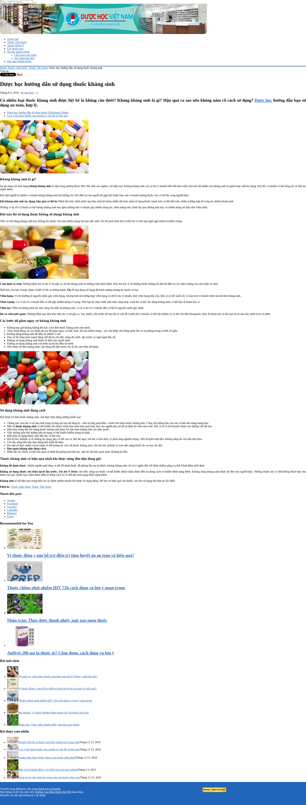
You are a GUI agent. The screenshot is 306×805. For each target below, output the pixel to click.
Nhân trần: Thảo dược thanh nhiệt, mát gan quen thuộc (49, 724)
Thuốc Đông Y (15, 45)
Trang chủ (12, 39)
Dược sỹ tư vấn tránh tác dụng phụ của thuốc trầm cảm (49, 777)
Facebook (12, 503)
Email (10, 516)
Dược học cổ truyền (49, 788)
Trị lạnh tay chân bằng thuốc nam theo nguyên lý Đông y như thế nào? (58, 676)
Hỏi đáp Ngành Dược (19, 61)
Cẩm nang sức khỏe (25, 55)
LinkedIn (12, 510)
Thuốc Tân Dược (17, 42)
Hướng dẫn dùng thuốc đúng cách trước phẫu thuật (47, 757)
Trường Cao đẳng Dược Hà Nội (53, 791)
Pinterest (12, 513)
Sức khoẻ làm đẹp (24, 58)
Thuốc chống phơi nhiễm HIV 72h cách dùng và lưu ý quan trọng (55, 700)
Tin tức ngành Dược (18, 51)
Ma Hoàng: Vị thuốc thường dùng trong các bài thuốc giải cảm (53, 712)
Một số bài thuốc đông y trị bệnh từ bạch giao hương (47, 769)
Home (3, 67)
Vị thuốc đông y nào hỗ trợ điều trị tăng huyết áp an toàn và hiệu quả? (57, 688)
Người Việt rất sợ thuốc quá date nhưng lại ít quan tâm (48, 742)
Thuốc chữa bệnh (17, 67)
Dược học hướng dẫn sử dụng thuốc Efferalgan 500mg (38, 112)
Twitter (11, 500)
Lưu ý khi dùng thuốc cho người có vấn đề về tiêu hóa (37, 115)
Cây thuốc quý (15, 48)
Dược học (263, 100)
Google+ (12, 506)
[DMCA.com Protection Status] (214, 791)
